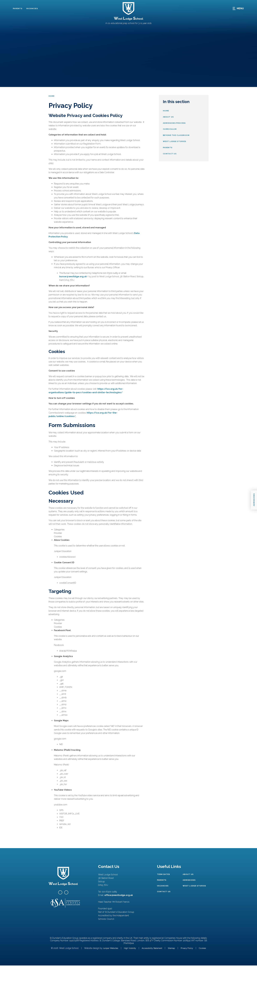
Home (52, 96)
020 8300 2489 (109, 891)
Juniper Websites (110, 948)
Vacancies (32, 8)
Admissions (189, 880)
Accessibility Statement (152, 948)
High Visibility (130, 948)
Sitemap (171, 948)
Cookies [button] (202, 948)
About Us (188, 874)
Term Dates (163, 874)
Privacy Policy (187, 948)
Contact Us (164, 892)
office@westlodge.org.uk (118, 895)
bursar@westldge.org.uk (73, 276)
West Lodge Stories (194, 886)
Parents (17, 8)
